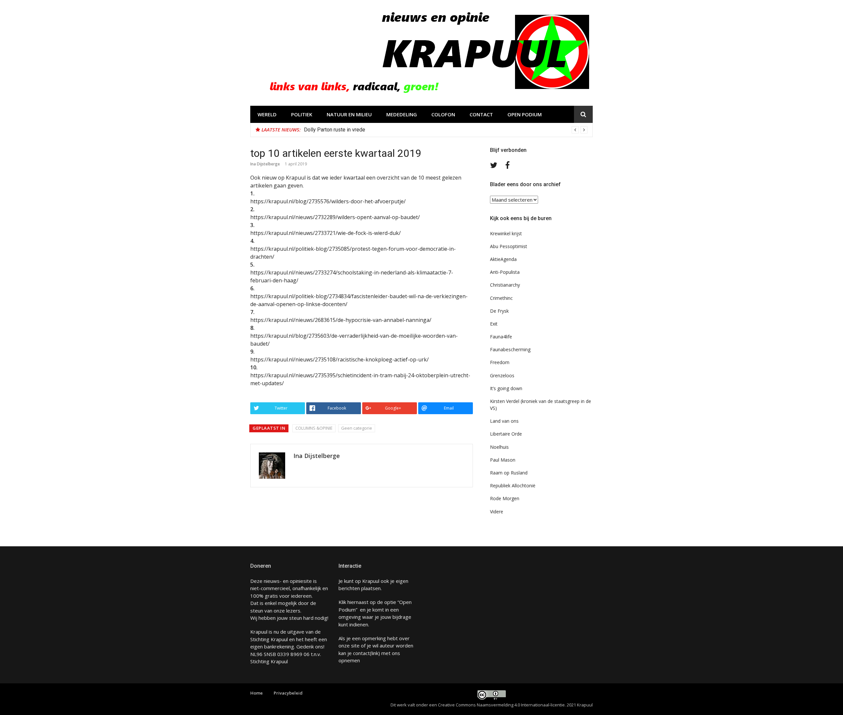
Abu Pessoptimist (508, 246)
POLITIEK (301, 114)
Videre (496, 511)
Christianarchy (505, 285)
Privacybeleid (288, 693)
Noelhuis (499, 447)
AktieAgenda (503, 259)
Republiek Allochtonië (512, 485)
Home (256, 693)
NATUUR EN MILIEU (349, 114)
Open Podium (524, 114)
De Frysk (499, 311)
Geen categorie (356, 428)
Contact (481, 114)
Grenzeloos (502, 375)
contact (361, 653)
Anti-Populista (505, 272)
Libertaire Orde (506, 434)
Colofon (443, 114)
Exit (494, 324)
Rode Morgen (504, 498)
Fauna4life (501, 336)
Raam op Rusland (509, 473)
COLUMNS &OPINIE (314, 428)
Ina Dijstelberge (265, 164)
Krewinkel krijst (506, 233)
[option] (445, 129)
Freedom (499, 362)
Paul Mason (502, 460)
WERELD (267, 114)
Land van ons (504, 421)
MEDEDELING (401, 114)
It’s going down (506, 388)
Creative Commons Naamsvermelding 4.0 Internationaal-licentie (501, 705)
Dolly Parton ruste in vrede (334, 130)
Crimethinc (501, 298)
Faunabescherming (510, 349)
